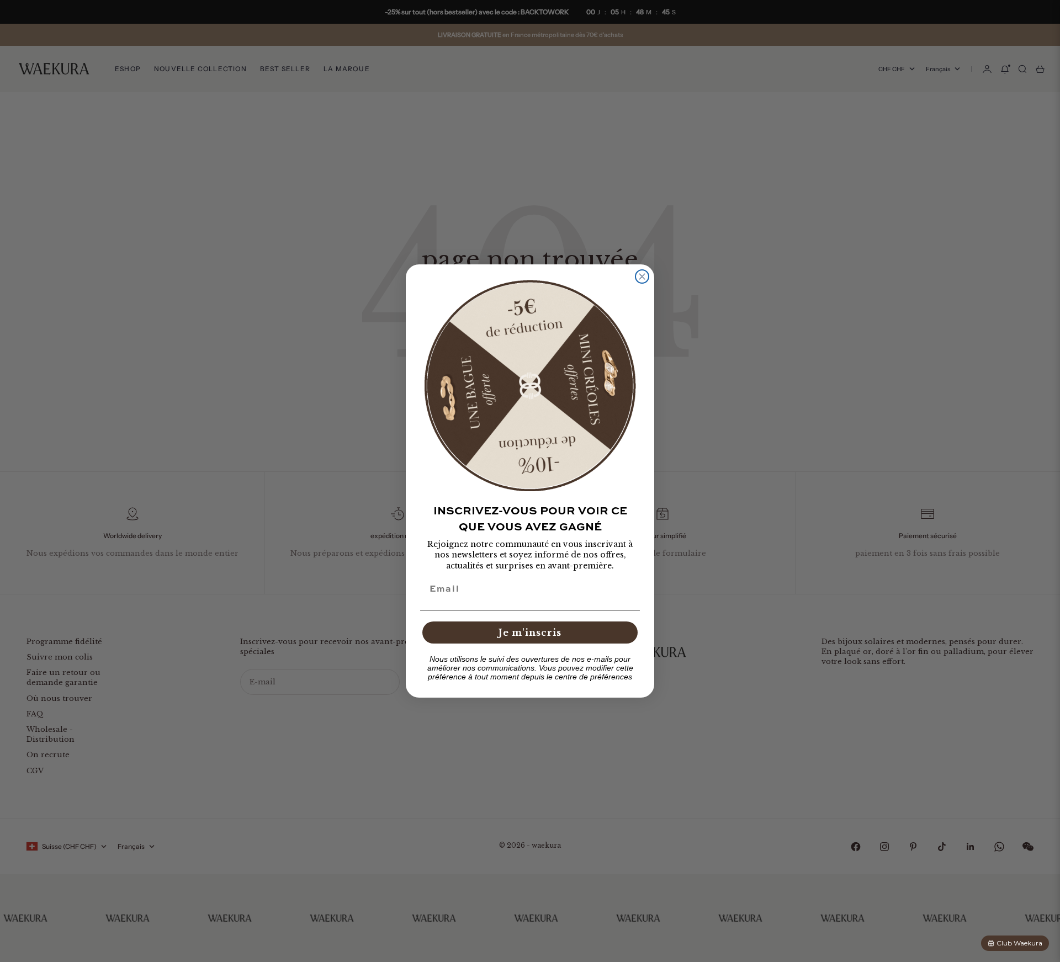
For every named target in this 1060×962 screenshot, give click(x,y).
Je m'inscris (530, 632)
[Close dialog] (642, 276)
